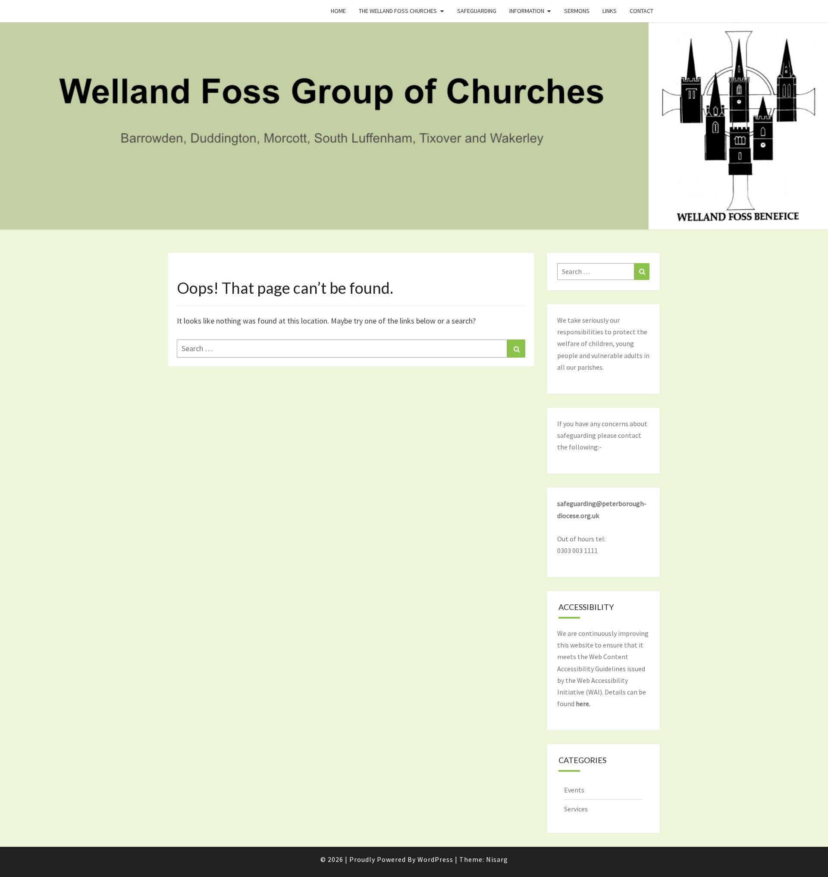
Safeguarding (476, 11)
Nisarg (497, 859)
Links (609, 11)
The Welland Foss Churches (398, 11)
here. (583, 703)
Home (338, 11)
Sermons (577, 11)
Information (526, 11)
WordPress (435, 859)
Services (576, 809)
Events (574, 790)
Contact (641, 11)
